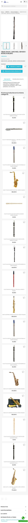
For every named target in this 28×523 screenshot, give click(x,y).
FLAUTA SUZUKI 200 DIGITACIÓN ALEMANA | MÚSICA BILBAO (14, 214)
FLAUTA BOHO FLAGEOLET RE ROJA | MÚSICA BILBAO (14, 290)
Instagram (6, 499)
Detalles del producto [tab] (18, 79)
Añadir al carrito (14, 66)
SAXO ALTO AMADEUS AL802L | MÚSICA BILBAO (14, 388)
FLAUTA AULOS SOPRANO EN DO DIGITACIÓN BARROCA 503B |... (14, 239)
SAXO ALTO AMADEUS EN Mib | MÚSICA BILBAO (14, 412)
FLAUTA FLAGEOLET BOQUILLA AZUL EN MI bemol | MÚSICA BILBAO (14, 165)
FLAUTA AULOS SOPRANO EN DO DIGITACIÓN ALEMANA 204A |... (14, 462)
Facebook (2, 499)
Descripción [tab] (7, 79)
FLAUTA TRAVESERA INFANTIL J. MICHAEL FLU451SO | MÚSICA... (14, 140)
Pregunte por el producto (11, 71)
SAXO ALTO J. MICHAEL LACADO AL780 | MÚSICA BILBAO (14, 487)
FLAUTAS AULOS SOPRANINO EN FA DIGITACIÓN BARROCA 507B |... (14, 115)
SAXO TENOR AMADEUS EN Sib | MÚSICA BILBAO (14, 190)
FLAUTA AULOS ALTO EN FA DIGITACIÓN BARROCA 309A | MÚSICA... (14, 364)
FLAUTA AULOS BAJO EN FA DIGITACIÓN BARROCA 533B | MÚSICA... (14, 265)
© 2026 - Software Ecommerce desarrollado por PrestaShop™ (12, 520)
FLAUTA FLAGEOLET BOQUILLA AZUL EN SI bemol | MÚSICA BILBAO (14, 339)
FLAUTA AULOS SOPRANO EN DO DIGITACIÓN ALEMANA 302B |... (14, 437)
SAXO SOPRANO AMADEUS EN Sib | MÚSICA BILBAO (14, 314)
